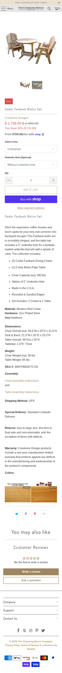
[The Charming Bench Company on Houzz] (24, 631)
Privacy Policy (12, 645)
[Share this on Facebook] (26, 514)
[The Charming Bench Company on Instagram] (30, 631)
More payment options (30, 207)
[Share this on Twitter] (16, 514)
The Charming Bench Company (35, 641)
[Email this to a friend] (44, 514)
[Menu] (1, 8)
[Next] (54, 48)
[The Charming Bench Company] (31, 8)
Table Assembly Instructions (22, 392)
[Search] (49, 8)
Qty (6, 173)
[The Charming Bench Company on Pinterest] (37, 631)
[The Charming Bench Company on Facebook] (18, 631)
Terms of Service (30, 645)
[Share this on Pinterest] (35, 514)
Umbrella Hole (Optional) (18, 157)
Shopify (31, 649)
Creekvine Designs (16, 117)
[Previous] (7, 48)
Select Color (11, 142)
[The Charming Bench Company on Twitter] (43, 631)
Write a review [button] (31, 571)
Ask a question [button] (31, 580)
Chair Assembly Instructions (22, 380)
